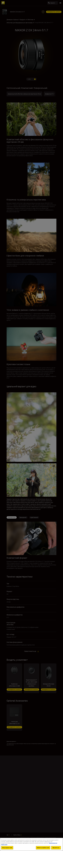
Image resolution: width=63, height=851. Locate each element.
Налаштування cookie (7, 847)
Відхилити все (56, 847)
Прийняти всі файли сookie (43, 847)
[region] (31, 844)
